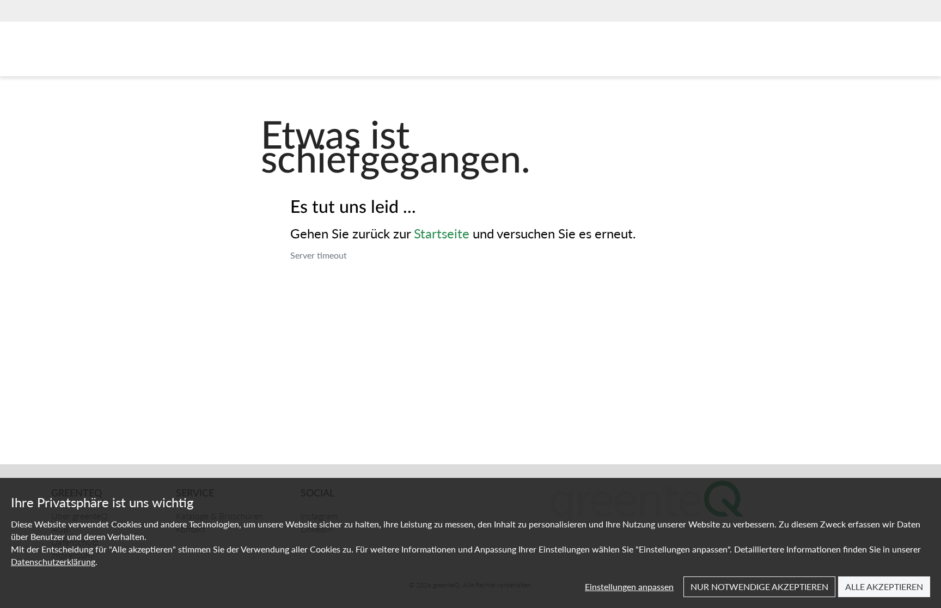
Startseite (441, 233)
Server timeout (318, 255)
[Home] (102, 51)
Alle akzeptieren (884, 586)
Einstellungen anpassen (629, 586)
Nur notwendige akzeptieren (759, 586)
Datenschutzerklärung (53, 561)
